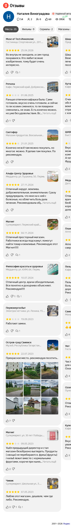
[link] (13, 5)
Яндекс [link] (66, 524)
